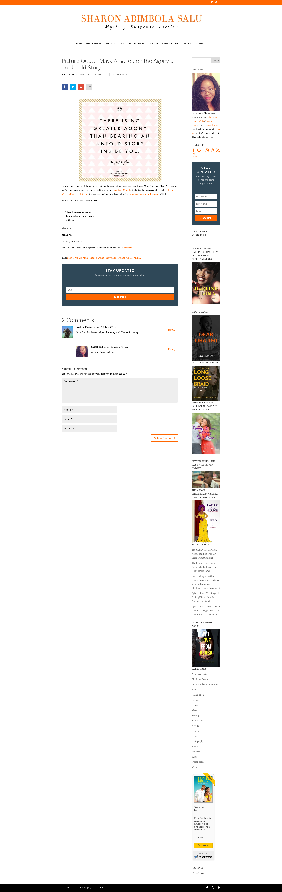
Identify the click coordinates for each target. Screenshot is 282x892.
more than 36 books (122, 189)
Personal (196, 735)
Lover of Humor (211, 124)
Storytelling (111, 257)
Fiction (195, 689)
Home (79, 44)
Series (194, 756)
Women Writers (125, 257)
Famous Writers (74, 257)
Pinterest (128, 247)
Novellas (196, 725)
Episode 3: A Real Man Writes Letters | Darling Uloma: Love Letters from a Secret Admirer (206, 610)
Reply (171, 329)
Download (204, 845)
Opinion (195, 730)
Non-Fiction (88, 74)
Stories (109, 44)
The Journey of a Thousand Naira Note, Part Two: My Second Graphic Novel (204, 553)
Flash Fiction (198, 694)
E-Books (154, 44)
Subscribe (187, 44)
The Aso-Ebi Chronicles (133, 44)
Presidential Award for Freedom (143, 193)
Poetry (195, 746)
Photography (170, 44)
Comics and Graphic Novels (205, 684)
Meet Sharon (93, 44)
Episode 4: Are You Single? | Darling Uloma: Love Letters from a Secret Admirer (205, 596)
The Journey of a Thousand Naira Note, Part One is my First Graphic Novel (204, 566)
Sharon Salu (97, 346)
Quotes (101, 257)
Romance (196, 751)
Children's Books (200, 679)
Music (194, 710)
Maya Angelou (90, 257)
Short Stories (198, 761)
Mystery (195, 715)
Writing (103, 74)
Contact (201, 44)
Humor (195, 704)
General (195, 699)
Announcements (199, 673)
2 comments (119, 74)
